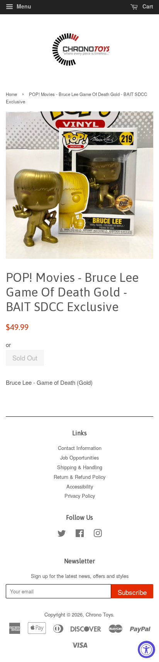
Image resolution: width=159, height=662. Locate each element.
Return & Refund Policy (79, 476)
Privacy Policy (79, 495)
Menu (23, 6)
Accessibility (79, 486)
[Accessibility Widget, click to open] (146, 649)
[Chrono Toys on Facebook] (79, 534)
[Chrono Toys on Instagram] (97, 534)
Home (11, 94)
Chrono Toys (99, 614)
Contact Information (79, 447)
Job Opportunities (79, 457)
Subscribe (132, 592)
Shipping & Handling (79, 467)
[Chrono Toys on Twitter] (62, 534)
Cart (147, 6)
